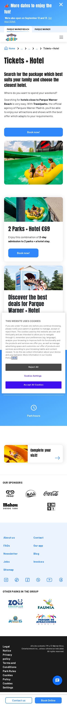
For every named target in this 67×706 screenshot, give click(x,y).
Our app (38, 545)
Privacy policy (7, 656)
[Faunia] (46, 603)
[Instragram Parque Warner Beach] (6, 580)
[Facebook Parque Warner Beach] (27, 580)
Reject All (33, 367)
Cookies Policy (8, 677)
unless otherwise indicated (51, 648)
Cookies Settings (8, 685)
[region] (33, 353)
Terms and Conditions (9, 664)
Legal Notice (7, 648)
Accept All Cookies (33, 385)
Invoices (39, 561)
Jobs (6, 561)
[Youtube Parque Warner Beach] (49, 580)
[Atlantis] (15, 619)
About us (9, 537)
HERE (14, 358)
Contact (39, 537)
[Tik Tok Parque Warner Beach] (17, 580)
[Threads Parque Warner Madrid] (61, 580)
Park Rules (9, 671)
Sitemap (8, 569)
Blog (36, 553)
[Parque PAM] (46, 619)
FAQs (6, 545)
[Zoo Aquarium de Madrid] (15, 603)
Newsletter (10, 553)
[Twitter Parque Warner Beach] (38, 580)
